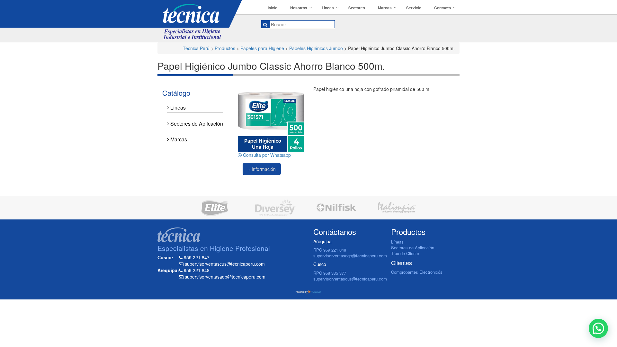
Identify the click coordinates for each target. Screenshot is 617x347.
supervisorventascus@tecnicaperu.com (350, 279)
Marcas (178, 139)
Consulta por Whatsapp (266, 155)
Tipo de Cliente (405, 253)
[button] (598, 328)
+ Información (262, 169)
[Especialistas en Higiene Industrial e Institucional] (204, 19)
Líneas (177, 107)
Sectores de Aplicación (196, 123)
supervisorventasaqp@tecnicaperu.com (350, 256)
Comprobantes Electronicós (417, 272)
